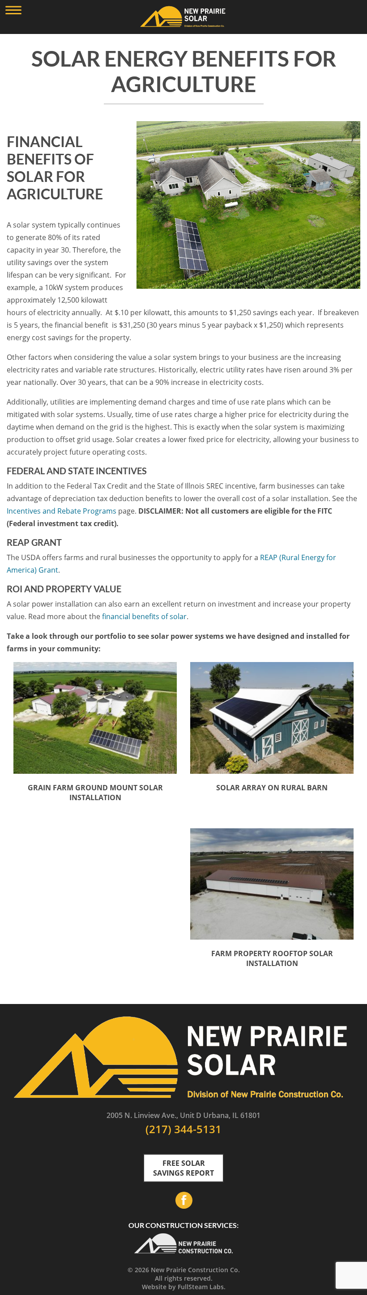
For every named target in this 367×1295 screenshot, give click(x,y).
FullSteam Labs (201, 1286)
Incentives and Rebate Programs (61, 511)
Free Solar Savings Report (183, 1168)
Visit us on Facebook (183, 1200)
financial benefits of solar (144, 616)
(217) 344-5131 (183, 1129)
